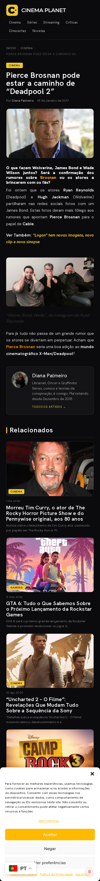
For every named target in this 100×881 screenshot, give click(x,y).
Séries (32, 22)
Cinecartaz (17, 31)
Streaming (51, 22)
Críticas (72, 22)
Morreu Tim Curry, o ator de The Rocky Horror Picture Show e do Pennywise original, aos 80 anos (45, 513)
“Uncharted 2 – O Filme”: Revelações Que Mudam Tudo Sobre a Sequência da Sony (42, 705)
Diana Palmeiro (23, 101)
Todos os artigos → (49, 407)
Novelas (39, 31)
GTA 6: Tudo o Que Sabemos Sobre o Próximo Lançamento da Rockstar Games (49, 609)
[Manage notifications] (89, 872)
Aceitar (50, 834)
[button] (92, 773)
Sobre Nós (82, 874)
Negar (50, 848)
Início (11, 48)
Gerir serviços (49, 821)
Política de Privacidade (56, 874)
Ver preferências (50, 862)
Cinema (15, 22)
